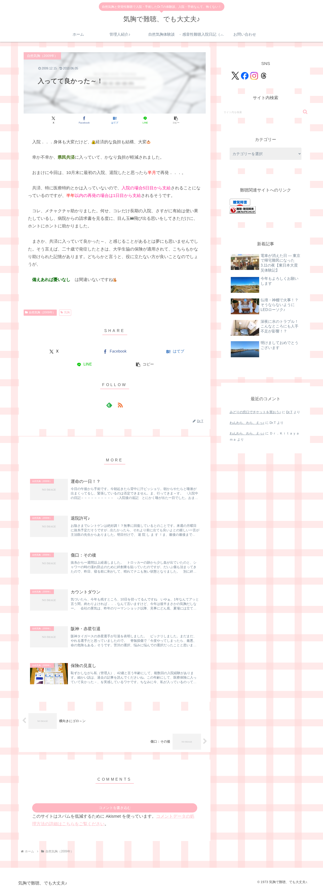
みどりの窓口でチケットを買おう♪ (255, 412)
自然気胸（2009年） (42, 312)
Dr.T (289, 412)
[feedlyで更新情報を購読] (109, 405)
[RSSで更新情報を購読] (120, 405)
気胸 (67, 312)
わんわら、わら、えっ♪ (247, 423)
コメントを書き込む (115, 808)
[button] (175, 120)
